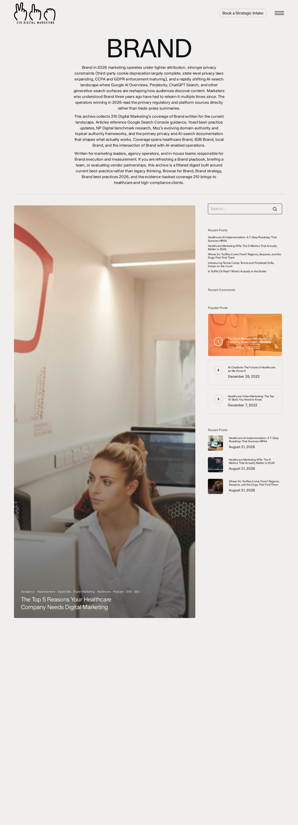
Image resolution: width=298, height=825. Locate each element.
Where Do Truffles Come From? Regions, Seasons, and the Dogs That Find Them (244, 256)
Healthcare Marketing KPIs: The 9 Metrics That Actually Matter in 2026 (242, 247)
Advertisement (46, 591)
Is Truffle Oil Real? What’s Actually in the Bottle (237, 271)
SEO (137, 591)
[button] (279, 13)
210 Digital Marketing (55, 13)
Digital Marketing (84, 591)
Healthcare (104, 591)
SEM (129, 591)
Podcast (118, 591)
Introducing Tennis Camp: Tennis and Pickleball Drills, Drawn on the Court (241, 264)
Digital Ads (64, 591)
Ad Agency (28, 591)
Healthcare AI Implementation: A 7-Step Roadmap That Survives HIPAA (242, 239)
